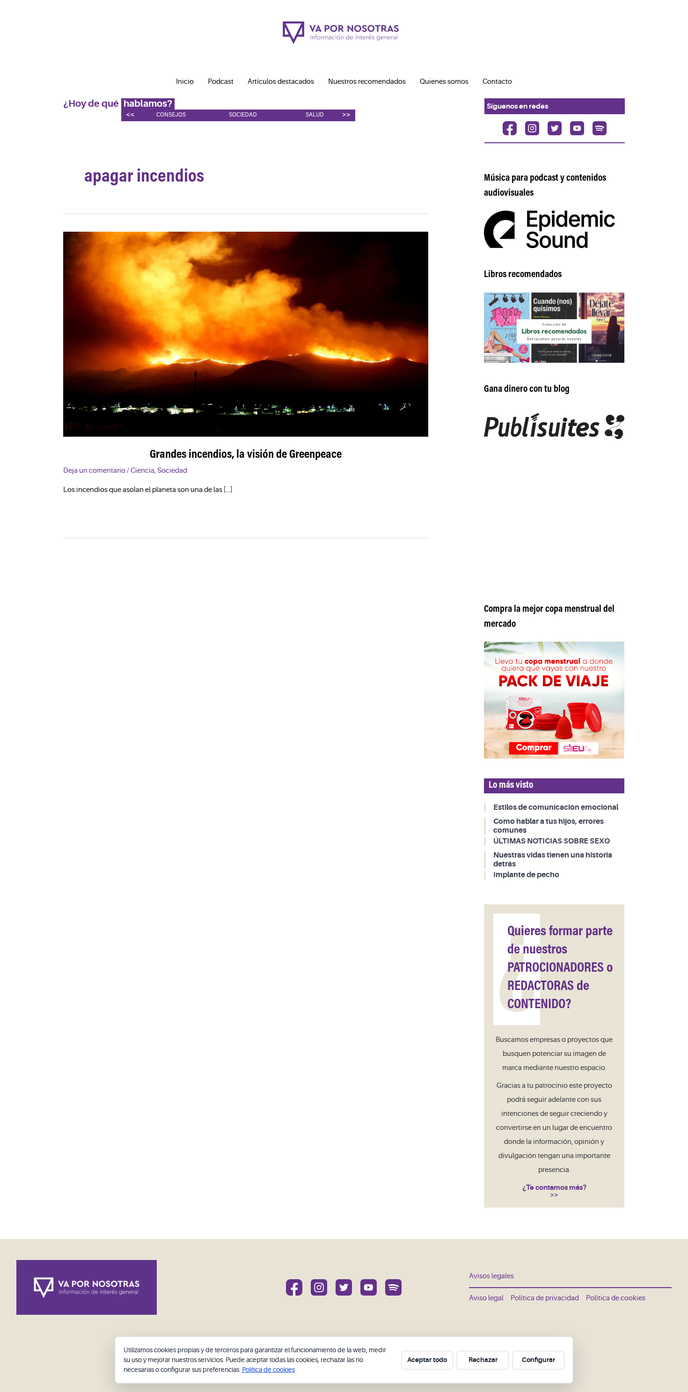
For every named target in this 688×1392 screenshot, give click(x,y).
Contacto (497, 82)
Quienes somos (444, 82)
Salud (315, 115)
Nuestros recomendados (367, 82)
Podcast (221, 82)
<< (130, 114)
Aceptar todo (427, 1359)
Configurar (538, 1359)
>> (346, 114)
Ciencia (142, 471)
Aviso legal (486, 1298)
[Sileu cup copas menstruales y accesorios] (554, 700)
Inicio (185, 82)
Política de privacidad (545, 1298)
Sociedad (243, 115)
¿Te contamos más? (554, 1187)
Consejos (171, 115)
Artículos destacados (281, 82)
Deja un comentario (94, 471)
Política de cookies (615, 1298)
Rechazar (483, 1359)
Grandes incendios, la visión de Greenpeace (246, 455)
